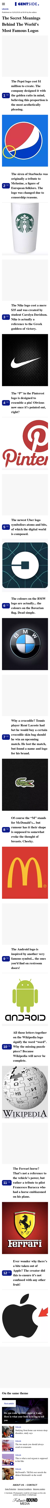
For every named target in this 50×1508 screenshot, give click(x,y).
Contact (32, 1485)
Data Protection (10, 1489)
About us (18, 1485)
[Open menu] (3, 4)
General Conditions (25, 1489)
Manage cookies (39, 1489)
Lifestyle (5, 9)
